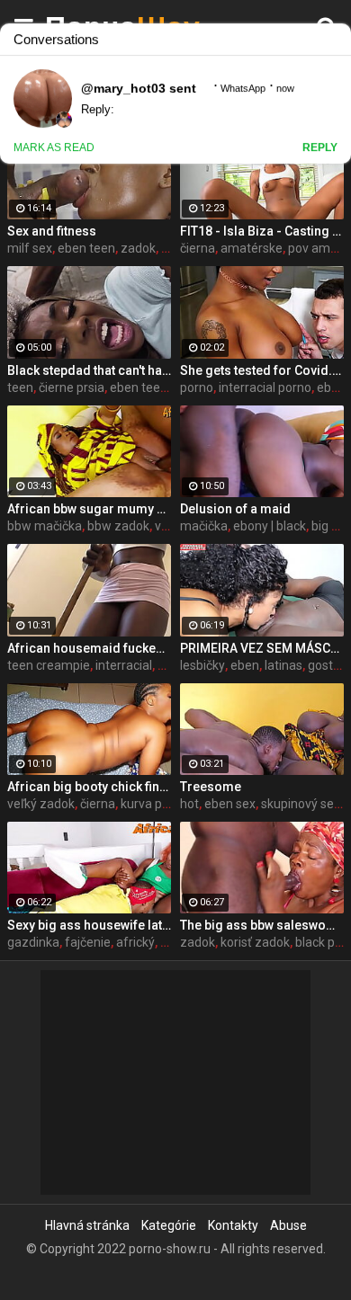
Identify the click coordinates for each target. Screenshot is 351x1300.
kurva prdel (152, 804)
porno (196, 387)
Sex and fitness (51, 231)
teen (20, 387)
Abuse (288, 1225)
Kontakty (233, 1225)
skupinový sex (300, 804)
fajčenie (88, 942)
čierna (197, 248)
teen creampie (48, 665)
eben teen (86, 248)
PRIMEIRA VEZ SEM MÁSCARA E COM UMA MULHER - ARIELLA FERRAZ (262, 648)
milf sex (29, 248)
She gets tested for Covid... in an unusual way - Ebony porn (262, 370)
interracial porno (265, 387)
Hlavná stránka (87, 1225)
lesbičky (202, 665)
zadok (138, 248)
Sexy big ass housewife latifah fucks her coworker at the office (89, 925)
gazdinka (33, 942)
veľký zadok (41, 804)
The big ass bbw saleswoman (262, 925)
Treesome (210, 786)
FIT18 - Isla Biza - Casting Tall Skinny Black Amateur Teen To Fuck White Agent (262, 231)
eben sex (230, 804)
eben (244, 665)
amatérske (251, 248)
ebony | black (269, 526)
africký (135, 942)
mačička (204, 526)
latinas (283, 665)
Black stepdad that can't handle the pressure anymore (89, 370)
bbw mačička (44, 526)
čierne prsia (71, 387)
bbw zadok (118, 526)
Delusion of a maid (235, 509)
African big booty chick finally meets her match (89, 786)
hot (189, 804)
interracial (123, 665)
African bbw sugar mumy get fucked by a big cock (89, 509)
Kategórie (168, 1225)
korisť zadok (255, 942)
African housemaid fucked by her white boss (89, 648)
